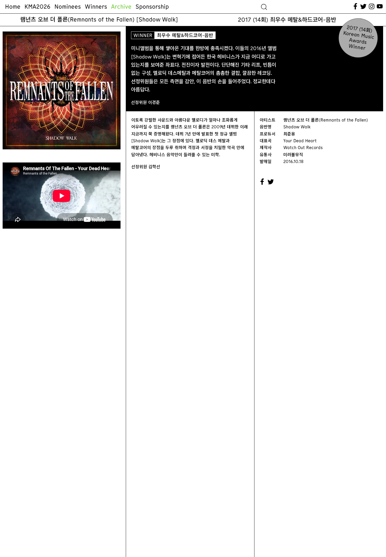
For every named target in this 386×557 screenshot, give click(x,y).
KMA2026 (37, 6)
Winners (96, 6)
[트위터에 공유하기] (271, 182)
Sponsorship (152, 6)
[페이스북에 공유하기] (262, 182)
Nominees (67, 6)
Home (12, 6)
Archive (121, 6)
